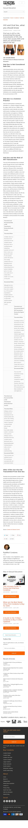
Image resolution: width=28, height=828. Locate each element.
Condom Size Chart (7, 757)
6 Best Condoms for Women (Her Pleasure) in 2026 (13, 679)
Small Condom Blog (7, 770)
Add (6, 538)
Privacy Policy (6, 787)
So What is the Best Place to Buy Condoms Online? (12, 707)
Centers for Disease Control (13, 529)
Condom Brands (7, 753)
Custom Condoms (7, 759)
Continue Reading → (11, 596)
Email (12, 538)
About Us (5, 779)
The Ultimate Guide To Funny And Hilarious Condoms (12, 588)
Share (13, 535)
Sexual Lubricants (7, 764)
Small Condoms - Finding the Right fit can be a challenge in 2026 (13, 685)
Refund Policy (6, 794)
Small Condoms (7, 766)
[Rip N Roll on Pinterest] (9, 801)
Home (11, 18)
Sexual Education (9, 8)
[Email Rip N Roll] (15, 801)
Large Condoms (7, 761)
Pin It (19, 535)
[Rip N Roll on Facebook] (7, 801)
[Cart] (23, 2)
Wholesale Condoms (8, 768)
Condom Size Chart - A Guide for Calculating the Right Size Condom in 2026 (12, 690)
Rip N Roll (9, 807)
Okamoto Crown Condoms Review (10, 712)
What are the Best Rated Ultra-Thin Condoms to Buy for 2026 (13, 604)
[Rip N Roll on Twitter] (4, 801)
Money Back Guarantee (8, 783)
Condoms (16, 18)
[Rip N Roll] (9, 3)
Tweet (7, 535)
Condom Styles (6, 755)
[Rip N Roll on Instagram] (12, 801)
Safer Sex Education (7, 792)
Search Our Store (7, 790)
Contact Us (5, 785)
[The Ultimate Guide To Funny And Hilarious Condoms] (14, 584)
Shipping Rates (6, 781)
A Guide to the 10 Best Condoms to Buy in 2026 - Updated (13, 620)
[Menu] (20, 2)
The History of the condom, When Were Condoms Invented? (11, 696)
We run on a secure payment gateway (12, 811)
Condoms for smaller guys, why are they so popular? (12, 701)
